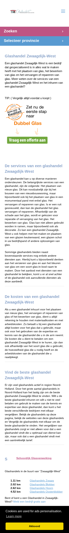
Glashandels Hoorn (41, 488)
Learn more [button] (14, 516)
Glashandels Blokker (42, 484)
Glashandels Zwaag (42, 480)
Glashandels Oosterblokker (46, 491)
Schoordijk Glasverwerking (34, 458)
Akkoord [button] (34, 526)
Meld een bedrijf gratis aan (29, 501)
